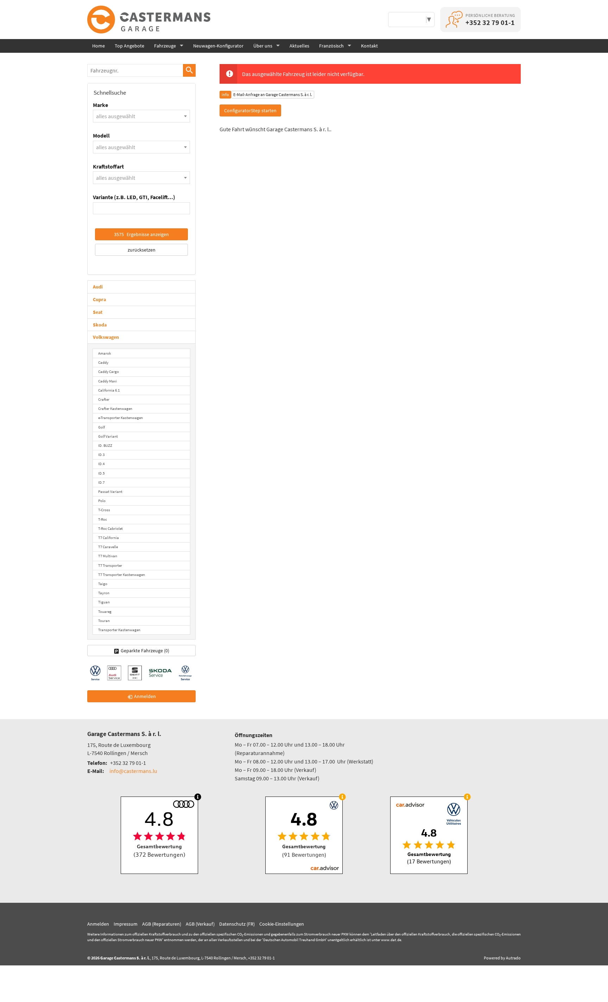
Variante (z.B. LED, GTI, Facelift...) (134, 197)
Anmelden (98, 924)
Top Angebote (129, 46)
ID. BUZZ (105, 445)
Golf (101, 427)
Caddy (103, 362)
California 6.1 (109, 390)
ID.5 (101, 473)
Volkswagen (106, 337)
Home (98, 46)
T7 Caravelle (108, 546)
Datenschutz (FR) (237, 924)
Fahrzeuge (165, 46)
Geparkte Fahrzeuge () (145, 650)
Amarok (104, 353)
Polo (102, 500)
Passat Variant (110, 491)
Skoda (100, 325)
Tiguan (104, 602)
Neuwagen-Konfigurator (218, 46)
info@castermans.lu (133, 770)
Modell (101, 135)
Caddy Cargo (108, 371)
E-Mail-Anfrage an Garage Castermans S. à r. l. (272, 94)
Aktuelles (299, 46)
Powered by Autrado (502, 957)
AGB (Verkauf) (200, 924)
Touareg (105, 611)
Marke (100, 104)
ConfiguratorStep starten (250, 110)
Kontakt (369, 46)
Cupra (99, 299)
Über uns (262, 46)
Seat (97, 312)
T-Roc (102, 519)
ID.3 (101, 454)
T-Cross (104, 509)
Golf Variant (108, 436)
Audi (98, 287)
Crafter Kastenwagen (115, 408)
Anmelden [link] (145, 696)
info (225, 94)
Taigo (102, 583)
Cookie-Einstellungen (281, 924)
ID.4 (101, 463)
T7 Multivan (107, 555)
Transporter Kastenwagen (119, 629)
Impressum (126, 924)
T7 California (108, 537)
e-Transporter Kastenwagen (120, 417)
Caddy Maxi (107, 381)
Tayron (103, 592)
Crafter (103, 399)
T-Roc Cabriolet (110, 528)
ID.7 (101, 482)
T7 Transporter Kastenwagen (121, 574)
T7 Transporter (110, 565)
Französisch (331, 46)
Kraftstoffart (108, 166)
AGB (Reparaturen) (161, 924)
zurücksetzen (142, 250)
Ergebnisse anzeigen (141, 234)
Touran (104, 620)
